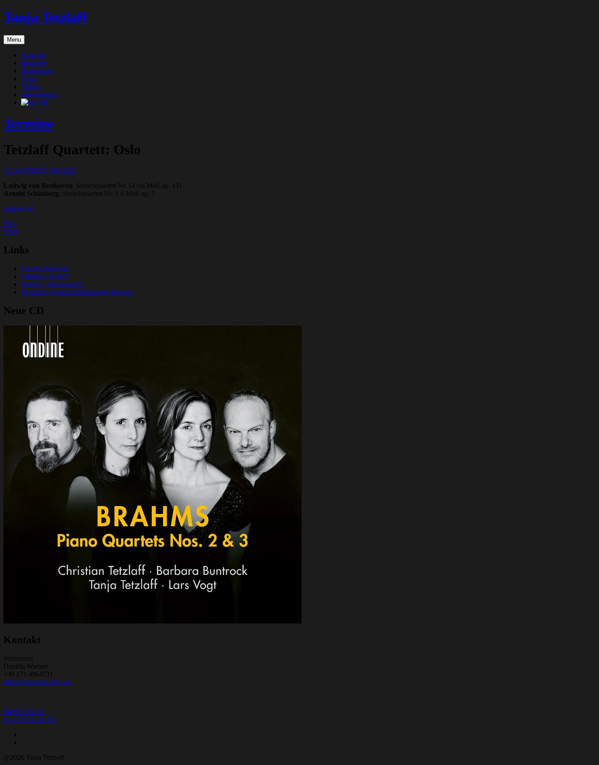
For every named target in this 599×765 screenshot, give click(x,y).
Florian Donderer (45, 268)
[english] (34, 102)
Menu (14, 39)
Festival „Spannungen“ (53, 284)
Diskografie (37, 70)
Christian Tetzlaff (45, 276)
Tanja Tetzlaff (45, 17)
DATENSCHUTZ (29, 719)
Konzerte (33, 55)
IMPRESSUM (24, 711)
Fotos (28, 78)
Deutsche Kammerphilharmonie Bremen (77, 292)
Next (10, 231)
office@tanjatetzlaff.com (37, 682)
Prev (10, 223)
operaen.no (19, 208)
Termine (28, 123)
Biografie (34, 63)
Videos (30, 86)
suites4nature (39, 94)
